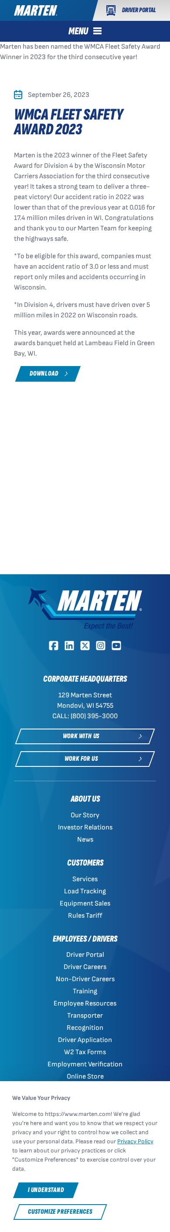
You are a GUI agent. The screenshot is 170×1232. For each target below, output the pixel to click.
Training (85, 991)
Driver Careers (85, 967)
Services (85, 879)
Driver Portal (85, 955)
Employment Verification (85, 1064)
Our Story (85, 815)
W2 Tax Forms (85, 1052)
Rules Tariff (85, 916)
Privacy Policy (135, 1141)
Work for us (81, 759)
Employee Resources (85, 1003)
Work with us (81, 736)
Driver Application (85, 1040)
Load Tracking (85, 891)
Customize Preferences (60, 1212)
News (85, 840)
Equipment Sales (85, 903)
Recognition (85, 1028)
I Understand (46, 1190)
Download (44, 374)
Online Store (85, 1076)
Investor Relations (85, 827)
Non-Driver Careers (85, 979)
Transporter (85, 1016)
